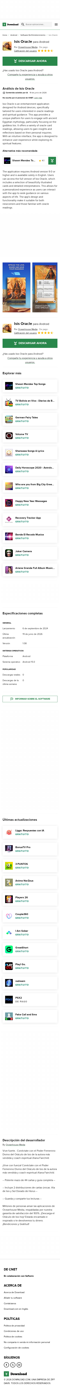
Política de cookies (13, 1336)
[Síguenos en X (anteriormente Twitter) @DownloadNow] (12, 1364)
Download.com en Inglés (16, 1309)
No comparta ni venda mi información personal (27, 1342)
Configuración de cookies (16, 1347)
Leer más (38, 98)
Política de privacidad (14, 1325)
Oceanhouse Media (15, 1145)
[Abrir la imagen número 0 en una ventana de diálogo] (16, 287)
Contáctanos (10, 1303)
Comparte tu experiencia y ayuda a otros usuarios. (30, 76)
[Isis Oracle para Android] (7, 46)
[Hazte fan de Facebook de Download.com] (6, 1364)
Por (25, 47)
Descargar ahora (33, 61)
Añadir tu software (13, 1297)
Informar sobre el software (32, 699)
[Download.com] (10, 24)
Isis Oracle (31, 41)
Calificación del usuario (25, 51)
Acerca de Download (14, 1292)
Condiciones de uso (14, 1331)
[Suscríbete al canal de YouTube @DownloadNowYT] (19, 1364)
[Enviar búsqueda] (22, 24)
